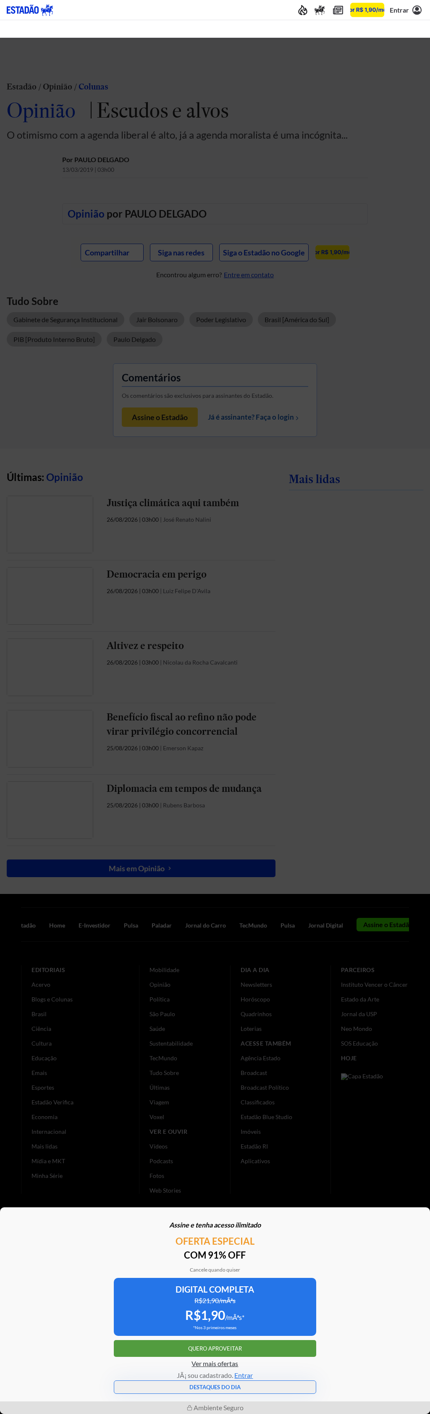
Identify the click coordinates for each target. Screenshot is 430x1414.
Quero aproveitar (215, 1348)
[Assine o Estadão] (367, 10)
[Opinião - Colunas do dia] (319, 10)
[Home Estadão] (30, 10)
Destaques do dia (215, 1387)
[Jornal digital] (338, 10)
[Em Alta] (302, 10)
